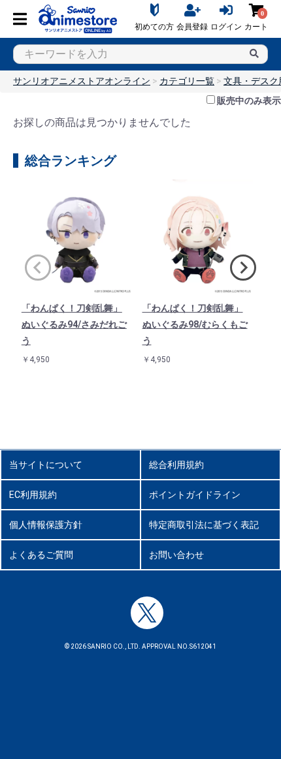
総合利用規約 (176, 464)
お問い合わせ (176, 555)
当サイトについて (45, 464)
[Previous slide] (38, 268)
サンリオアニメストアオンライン (81, 81)
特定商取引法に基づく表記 (204, 524)
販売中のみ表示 (249, 100)
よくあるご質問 (41, 555)
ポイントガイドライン (194, 494)
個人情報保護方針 (45, 524)
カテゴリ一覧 (186, 81)
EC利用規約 (33, 494)
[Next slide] (243, 268)
